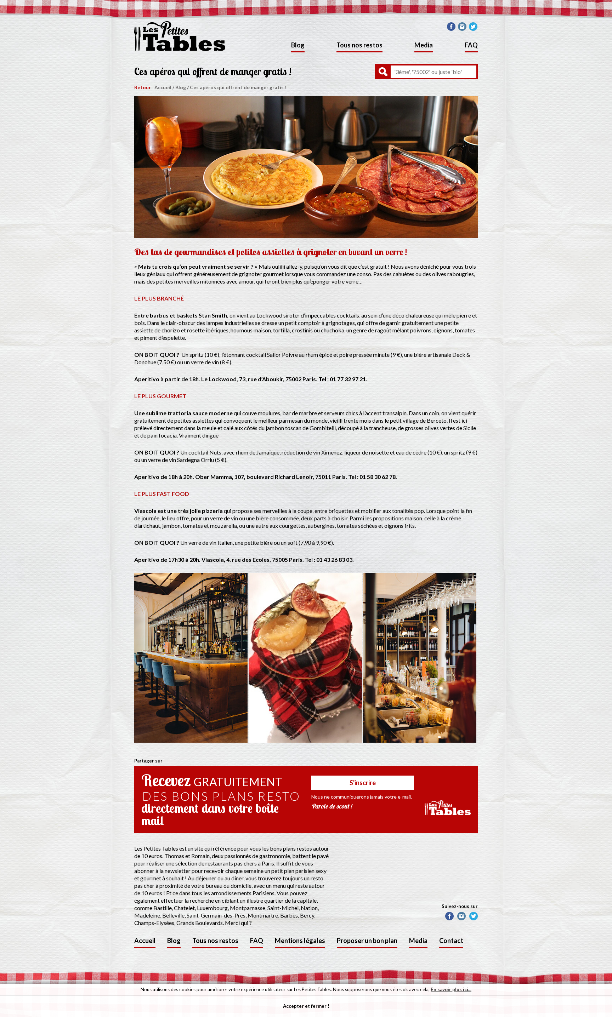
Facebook (451, 26)
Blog (298, 45)
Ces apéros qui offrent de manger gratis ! (238, 87)
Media (423, 45)
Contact (451, 940)
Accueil (162, 87)
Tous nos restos (359, 45)
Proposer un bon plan (367, 940)
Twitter (473, 26)
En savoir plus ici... (451, 989)
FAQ (471, 45)
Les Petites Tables (179, 36)
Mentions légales (300, 940)
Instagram (462, 26)
